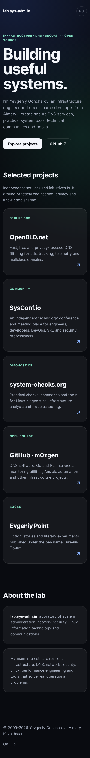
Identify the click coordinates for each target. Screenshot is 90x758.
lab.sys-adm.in (16, 11)
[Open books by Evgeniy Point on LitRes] (45, 530)
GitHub (9, 744)
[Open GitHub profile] (45, 460)
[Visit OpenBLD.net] (45, 242)
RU (81, 11)
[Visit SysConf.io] (45, 315)
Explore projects (23, 144)
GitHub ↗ (58, 144)
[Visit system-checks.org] (45, 389)
